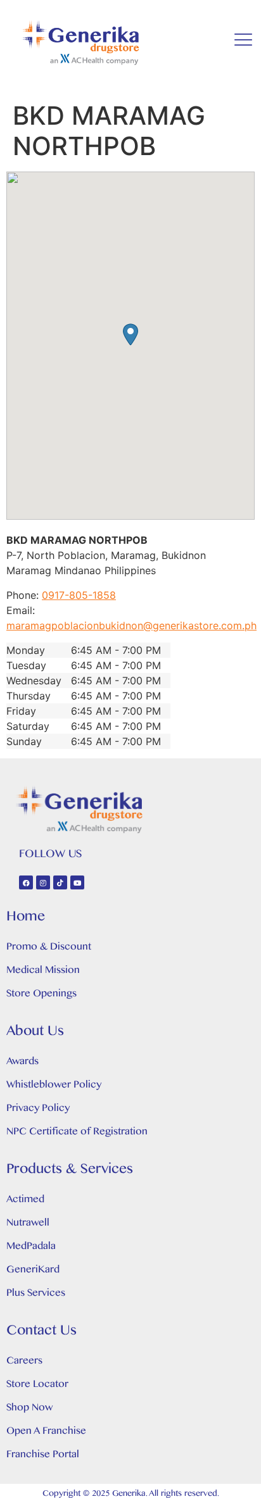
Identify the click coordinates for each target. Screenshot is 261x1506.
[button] (130, 334)
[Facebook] (26, 882)
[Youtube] (77, 882)
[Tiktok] (60, 882)
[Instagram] (43, 882)
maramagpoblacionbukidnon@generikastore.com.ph (131, 625)
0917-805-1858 (79, 595)
